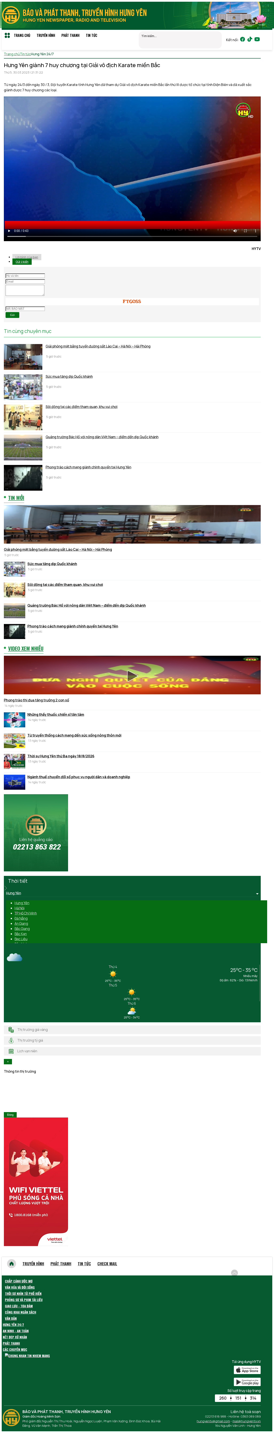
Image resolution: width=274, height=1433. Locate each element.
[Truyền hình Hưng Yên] (12, 1424)
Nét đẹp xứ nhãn (15, 1337)
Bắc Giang (22, 928)
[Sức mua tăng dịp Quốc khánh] (23, 387)
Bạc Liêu (21, 939)
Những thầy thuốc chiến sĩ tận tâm (55, 714)
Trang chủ (22, 35)
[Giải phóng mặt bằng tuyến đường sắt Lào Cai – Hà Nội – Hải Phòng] (23, 357)
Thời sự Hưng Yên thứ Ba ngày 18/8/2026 (60, 756)
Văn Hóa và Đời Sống (20, 1287)
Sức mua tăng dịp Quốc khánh (69, 376)
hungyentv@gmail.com (213, 1421)
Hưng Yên (22, 903)
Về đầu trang (250, 1270)
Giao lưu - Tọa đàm (19, 1306)
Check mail (107, 1263)
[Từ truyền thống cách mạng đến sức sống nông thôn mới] (14, 741)
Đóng (10, 1114)
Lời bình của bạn (27, 257)
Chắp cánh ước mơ (19, 1281)
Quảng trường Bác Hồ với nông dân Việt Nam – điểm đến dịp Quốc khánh (102, 437)
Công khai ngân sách (20, 1312)
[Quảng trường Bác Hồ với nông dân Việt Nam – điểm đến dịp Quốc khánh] (23, 447)
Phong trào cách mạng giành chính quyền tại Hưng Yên (88, 467)
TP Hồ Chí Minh (26, 913)
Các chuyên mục (15, 1349)
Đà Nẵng (21, 918)
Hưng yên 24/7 (13, 1324)
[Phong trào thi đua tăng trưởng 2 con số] (132, 676)
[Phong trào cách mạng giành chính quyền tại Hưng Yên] (23, 478)
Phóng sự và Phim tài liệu (24, 1299)
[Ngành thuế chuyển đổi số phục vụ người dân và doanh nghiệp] (14, 783)
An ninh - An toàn (16, 1330)
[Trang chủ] (11, 1263)
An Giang (21, 923)
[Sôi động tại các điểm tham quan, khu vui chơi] (23, 417)
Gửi (12, 315)
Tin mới (16, 497)
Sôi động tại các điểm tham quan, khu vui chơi (82, 406)
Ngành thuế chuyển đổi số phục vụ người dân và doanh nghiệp (78, 777)
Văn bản (11, 1318)
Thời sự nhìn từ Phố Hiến (23, 1293)
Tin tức (91, 35)
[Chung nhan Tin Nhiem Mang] (27, 1355)
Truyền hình (46, 35)
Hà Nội (19, 908)
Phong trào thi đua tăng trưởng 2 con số (36, 700)
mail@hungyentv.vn (246, 1421)
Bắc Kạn (21, 933)
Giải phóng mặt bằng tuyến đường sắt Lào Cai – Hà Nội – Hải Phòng (98, 346)
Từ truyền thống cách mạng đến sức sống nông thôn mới (74, 735)
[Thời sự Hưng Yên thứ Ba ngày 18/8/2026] (14, 762)
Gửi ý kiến (22, 262)
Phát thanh (70, 35)
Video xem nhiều (25, 648)
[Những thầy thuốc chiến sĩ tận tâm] (14, 720)
